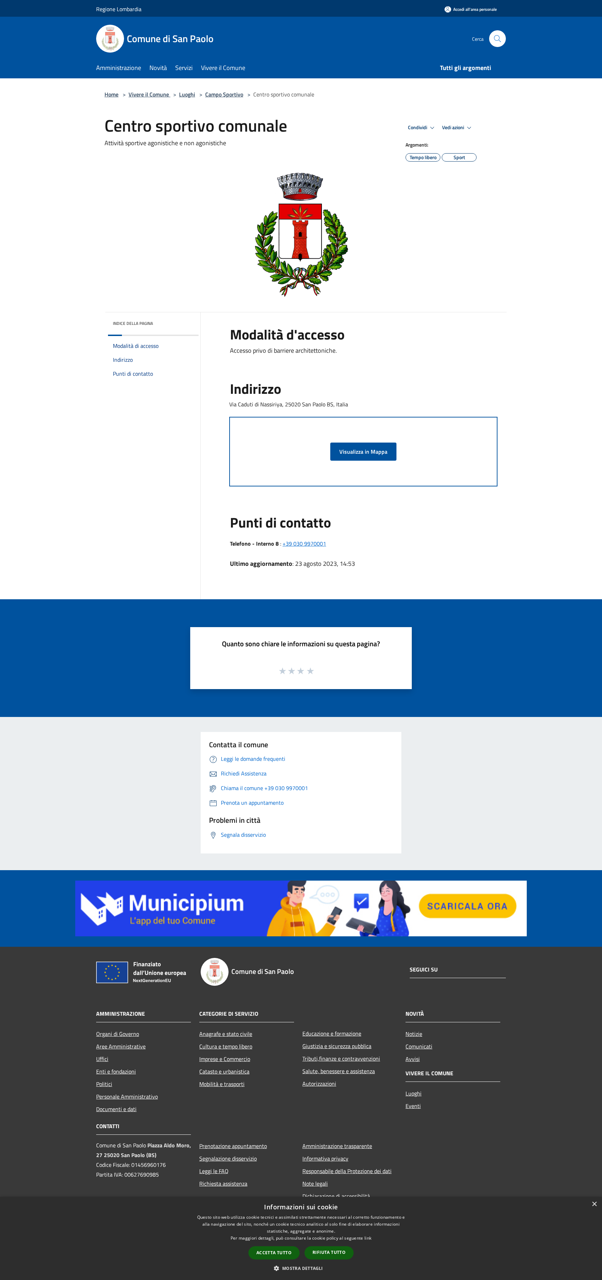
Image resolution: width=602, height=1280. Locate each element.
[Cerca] (497, 38)
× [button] (594, 1204)
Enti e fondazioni (116, 1071)
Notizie (414, 1034)
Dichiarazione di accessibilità (336, 1196)
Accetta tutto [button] (274, 1253)
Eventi (413, 1106)
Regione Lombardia (118, 9)
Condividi (418, 127)
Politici (104, 1084)
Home (111, 94)
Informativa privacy (325, 1158)
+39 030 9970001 (304, 543)
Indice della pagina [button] (133, 323)
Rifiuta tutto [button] (329, 1252)
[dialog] (301, 1238)
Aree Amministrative (121, 1046)
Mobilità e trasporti (222, 1084)
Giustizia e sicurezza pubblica (336, 1046)
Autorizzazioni (319, 1083)
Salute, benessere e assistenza (338, 1071)
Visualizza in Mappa (363, 451)
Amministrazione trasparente (337, 1146)
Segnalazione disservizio (228, 1158)
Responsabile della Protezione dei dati (347, 1171)
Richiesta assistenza (223, 1183)
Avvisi (413, 1059)
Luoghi (187, 94)
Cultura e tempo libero (225, 1046)
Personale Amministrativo (127, 1096)
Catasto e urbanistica (224, 1071)
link (367, 1238)
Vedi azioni (453, 127)
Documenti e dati (116, 1109)
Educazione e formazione (331, 1033)
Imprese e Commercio (224, 1059)
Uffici (102, 1059)
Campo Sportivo (224, 94)
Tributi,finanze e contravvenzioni (341, 1058)
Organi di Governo (117, 1034)
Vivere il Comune (149, 94)
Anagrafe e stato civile (225, 1034)
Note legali (315, 1183)
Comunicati (419, 1046)
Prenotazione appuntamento (233, 1146)
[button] (301, 1268)
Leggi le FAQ (214, 1171)
